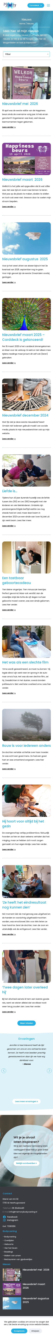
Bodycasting (10, 1236)
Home (22, 23)
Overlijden (9, 1240)
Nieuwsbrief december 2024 (25, 415)
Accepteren (19, 1331)
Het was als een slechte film (25, 662)
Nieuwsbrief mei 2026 (20, 103)
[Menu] (48, 5)
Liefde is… (9, 491)
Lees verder (8, 127)
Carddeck (34, 5)
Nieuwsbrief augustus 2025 (25, 259)
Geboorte (8, 1244)
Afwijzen (35, 1331)
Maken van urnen (12, 1255)
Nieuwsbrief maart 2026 (22, 179)
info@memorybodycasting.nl (23, 1211)
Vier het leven (10, 1248)
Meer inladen (26, 1023)
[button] (3, 1070)
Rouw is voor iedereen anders (26, 745)
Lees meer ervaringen (25, 1101)
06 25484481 (18, 1208)
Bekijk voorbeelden (25, 1163)
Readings (8, 1251)
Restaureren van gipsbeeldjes (18, 1259)
